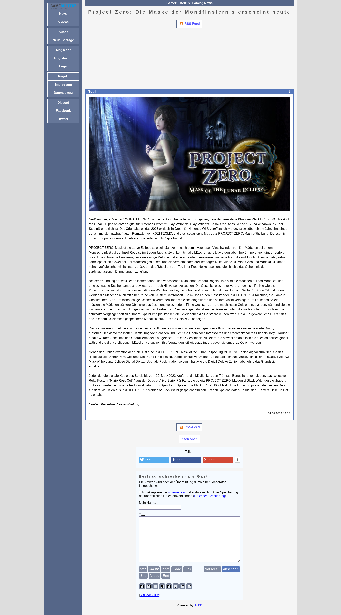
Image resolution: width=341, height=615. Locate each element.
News (63, 13)
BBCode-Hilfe (149, 595)
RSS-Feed (192, 23)
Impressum (63, 84)
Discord (63, 102)
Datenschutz (63, 92)
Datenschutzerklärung (209, 496)
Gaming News (202, 3)
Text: (142, 514)
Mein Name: (147, 502)
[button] (154, 460)
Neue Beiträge (63, 40)
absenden (231, 569)
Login (63, 66)
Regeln (63, 76)
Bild (143, 575)
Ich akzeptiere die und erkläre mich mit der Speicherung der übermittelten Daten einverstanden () (188, 494)
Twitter (63, 119)
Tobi (92, 91)
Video (154, 575)
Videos (63, 22)
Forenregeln (176, 492)
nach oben (190, 439)
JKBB (198, 605)
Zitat (165, 569)
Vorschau (212, 569)
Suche (63, 32)
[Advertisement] (203, 59)
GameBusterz (176, 3)
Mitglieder (63, 50)
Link (188, 569)
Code (177, 569)
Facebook (63, 110)
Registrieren (63, 58)
